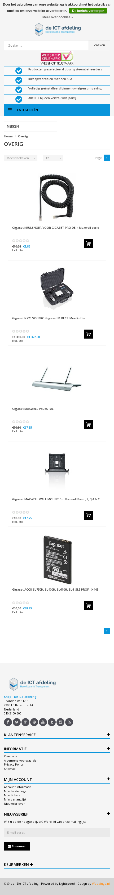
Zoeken (99, 45)
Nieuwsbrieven (14, 804)
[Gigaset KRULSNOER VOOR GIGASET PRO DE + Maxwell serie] (57, 198)
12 (47, 158)
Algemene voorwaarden (21, 760)
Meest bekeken (18, 158)
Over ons (10, 756)
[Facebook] (8, 722)
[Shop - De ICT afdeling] (57, 29)
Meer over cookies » (57, 17)
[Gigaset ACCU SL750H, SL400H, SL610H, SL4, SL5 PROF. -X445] (57, 560)
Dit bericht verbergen (88, 11)
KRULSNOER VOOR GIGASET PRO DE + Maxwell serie (55, 228)
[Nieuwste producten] (69, 722)
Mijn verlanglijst (15, 799)
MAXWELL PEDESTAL (33, 409)
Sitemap (10, 769)
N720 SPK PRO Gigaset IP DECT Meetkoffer (49, 318)
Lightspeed (67, 883)
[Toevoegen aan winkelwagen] (88, 243)
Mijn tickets (12, 795)
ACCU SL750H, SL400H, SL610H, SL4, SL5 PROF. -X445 (55, 589)
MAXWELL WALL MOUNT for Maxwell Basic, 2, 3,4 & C (56, 499)
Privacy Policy (14, 764)
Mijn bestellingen (16, 791)
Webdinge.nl (101, 883)
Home (8, 136)
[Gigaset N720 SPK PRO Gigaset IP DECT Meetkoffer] (57, 288)
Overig (23, 136)
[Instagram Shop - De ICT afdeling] (60, 722)
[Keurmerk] (57, 58)
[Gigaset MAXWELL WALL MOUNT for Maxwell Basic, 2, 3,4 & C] (57, 469)
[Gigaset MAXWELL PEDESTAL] (57, 379)
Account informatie (18, 787)
